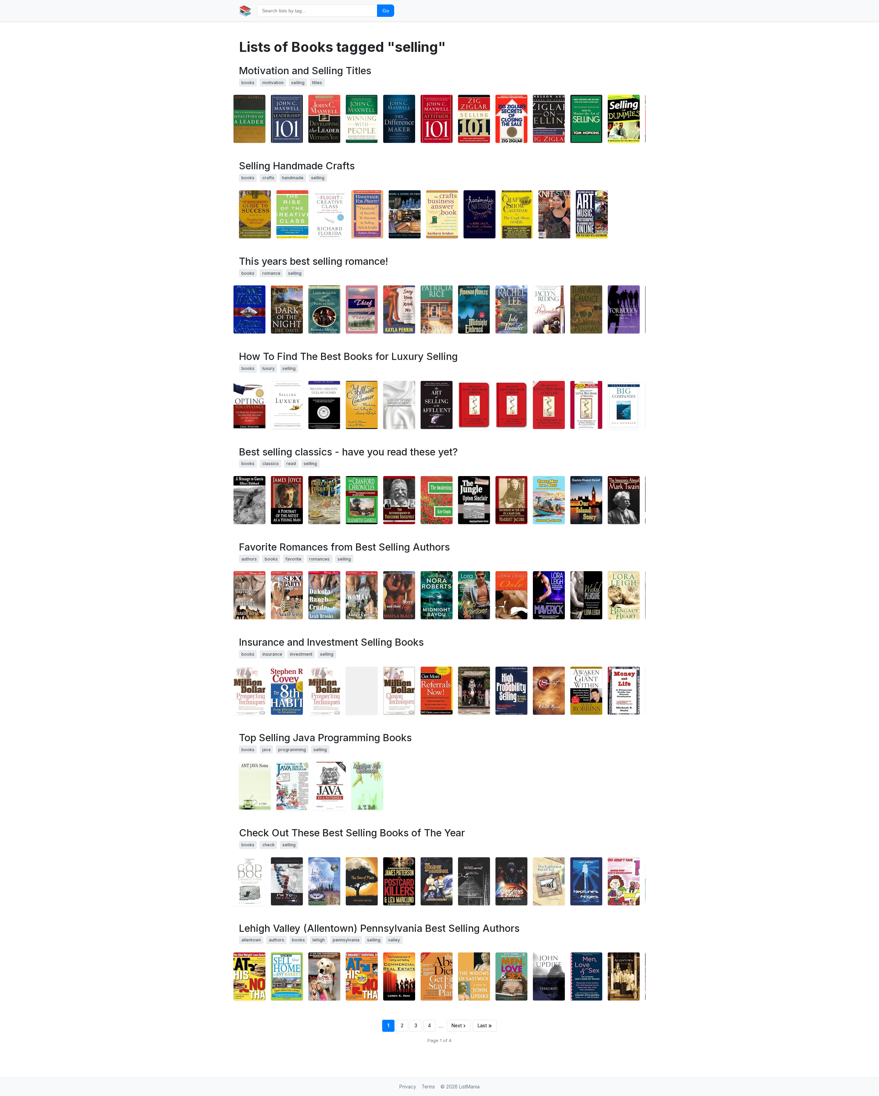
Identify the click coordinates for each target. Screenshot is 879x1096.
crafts (268, 177)
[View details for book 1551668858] (511, 309)
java (266, 749)
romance (271, 273)
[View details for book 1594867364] (586, 976)
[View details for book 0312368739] (511, 595)
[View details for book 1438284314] (324, 500)
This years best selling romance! (313, 261)
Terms (428, 1086)
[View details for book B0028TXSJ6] (324, 595)
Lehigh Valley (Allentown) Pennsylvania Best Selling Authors (379, 928)
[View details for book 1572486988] (287, 976)
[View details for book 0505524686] (474, 309)
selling (298, 82)
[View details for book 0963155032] (511, 691)
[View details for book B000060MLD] (554, 214)
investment (301, 654)
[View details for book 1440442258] (586, 500)
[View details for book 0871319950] (367, 214)
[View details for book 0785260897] (362, 119)
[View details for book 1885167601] (474, 405)
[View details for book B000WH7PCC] (511, 405)
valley (394, 939)
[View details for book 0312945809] (549, 595)
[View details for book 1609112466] (324, 881)
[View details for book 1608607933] (624, 881)
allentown (251, 939)
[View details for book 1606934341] (549, 881)
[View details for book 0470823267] (399, 405)
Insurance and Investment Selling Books (331, 642)
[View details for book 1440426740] (624, 500)
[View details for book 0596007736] (330, 786)
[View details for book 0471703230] (437, 405)
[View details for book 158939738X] (255, 786)
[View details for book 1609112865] (511, 881)
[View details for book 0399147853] (586, 309)
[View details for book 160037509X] (249, 405)
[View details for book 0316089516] (399, 881)
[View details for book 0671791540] (586, 691)
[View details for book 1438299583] (511, 500)
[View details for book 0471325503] (249, 691)
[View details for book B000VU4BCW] (399, 691)
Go (386, 10)
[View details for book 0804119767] (287, 309)
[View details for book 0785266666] (324, 119)
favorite (293, 559)
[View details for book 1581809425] (255, 214)
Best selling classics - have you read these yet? (348, 452)
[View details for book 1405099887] (511, 976)
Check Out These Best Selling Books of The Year (352, 833)
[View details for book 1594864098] (437, 976)
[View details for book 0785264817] (474, 119)
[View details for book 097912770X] (249, 881)
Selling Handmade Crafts (297, 166)
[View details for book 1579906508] (405, 214)
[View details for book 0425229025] (624, 595)
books (247, 82)
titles (317, 82)
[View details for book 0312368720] (586, 595)
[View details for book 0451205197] (324, 309)
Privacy (407, 1086)
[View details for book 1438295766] (249, 500)
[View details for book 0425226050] (474, 595)
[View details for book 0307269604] (474, 976)
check (268, 844)
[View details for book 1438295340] (399, 500)
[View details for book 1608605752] (287, 881)
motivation (273, 82)
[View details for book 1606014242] (287, 595)
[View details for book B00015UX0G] (517, 214)
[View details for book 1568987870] (479, 214)
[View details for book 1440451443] (474, 500)
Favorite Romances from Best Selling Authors (344, 547)
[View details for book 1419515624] (624, 405)
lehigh (318, 939)
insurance (272, 654)
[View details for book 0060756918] (330, 214)
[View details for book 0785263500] (437, 119)
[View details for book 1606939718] (437, 881)
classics (270, 463)
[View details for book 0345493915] (549, 976)
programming (292, 749)
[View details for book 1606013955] (362, 595)
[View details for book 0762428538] (287, 691)
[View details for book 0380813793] (399, 309)
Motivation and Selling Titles (305, 71)
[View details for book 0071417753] (437, 691)
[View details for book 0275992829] (362, 405)
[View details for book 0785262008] (549, 119)
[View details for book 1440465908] (549, 500)
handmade (293, 177)
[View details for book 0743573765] (586, 405)
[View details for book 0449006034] (437, 309)
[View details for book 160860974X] (474, 881)
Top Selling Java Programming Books (325, 738)
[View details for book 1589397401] (367, 786)
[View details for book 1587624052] (324, 405)
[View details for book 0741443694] (399, 976)
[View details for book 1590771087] (442, 214)
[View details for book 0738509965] (624, 976)
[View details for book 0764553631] (624, 119)
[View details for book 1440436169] (362, 500)
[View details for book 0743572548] (549, 405)
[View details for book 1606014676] (249, 595)
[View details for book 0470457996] (287, 405)
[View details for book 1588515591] (362, 309)
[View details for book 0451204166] (549, 309)
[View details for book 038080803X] (249, 309)
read (291, 463)
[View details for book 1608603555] (362, 881)
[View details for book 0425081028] (511, 119)
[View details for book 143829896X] (287, 500)
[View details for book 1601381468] (592, 214)
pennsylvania (346, 939)
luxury (268, 368)
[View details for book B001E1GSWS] (362, 691)
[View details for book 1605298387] (362, 976)
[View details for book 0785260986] (399, 119)
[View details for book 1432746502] (474, 691)
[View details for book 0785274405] (249, 119)
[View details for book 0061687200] (324, 976)
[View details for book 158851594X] (624, 309)
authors (249, 559)
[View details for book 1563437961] (624, 691)
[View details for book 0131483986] (292, 786)
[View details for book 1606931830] (586, 881)
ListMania (469, 1086)
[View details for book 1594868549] (249, 976)
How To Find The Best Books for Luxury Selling (348, 356)
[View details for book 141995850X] (399, 595)
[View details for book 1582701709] (549, 691)
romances (319, 559)
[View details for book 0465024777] (292, 214)
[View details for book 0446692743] (586, 119)
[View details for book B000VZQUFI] (324, 691)
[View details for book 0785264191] (287, 119)
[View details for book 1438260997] (437, 500)
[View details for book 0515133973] (437, 595)
